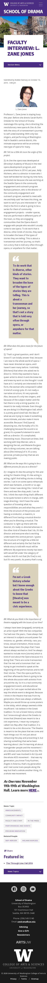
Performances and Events (18, 826)
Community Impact (14, 815)
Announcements (13, 810)
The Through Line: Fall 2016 (19, 863)
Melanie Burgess (30, 841)
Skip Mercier (11, 841)
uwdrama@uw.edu (26, 921)
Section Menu (14, 64)
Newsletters (23, 934)
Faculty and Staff (14, 821)
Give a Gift (23, 930)
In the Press (33, 821)
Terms (24, 979)
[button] (29, 106)
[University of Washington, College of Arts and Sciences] (19, 4)
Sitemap (35, 979)
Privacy (13, 979)
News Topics (13, 871)
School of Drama (23, 11)
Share (10, 850)
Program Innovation (15, 831)
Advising (23, 926)
